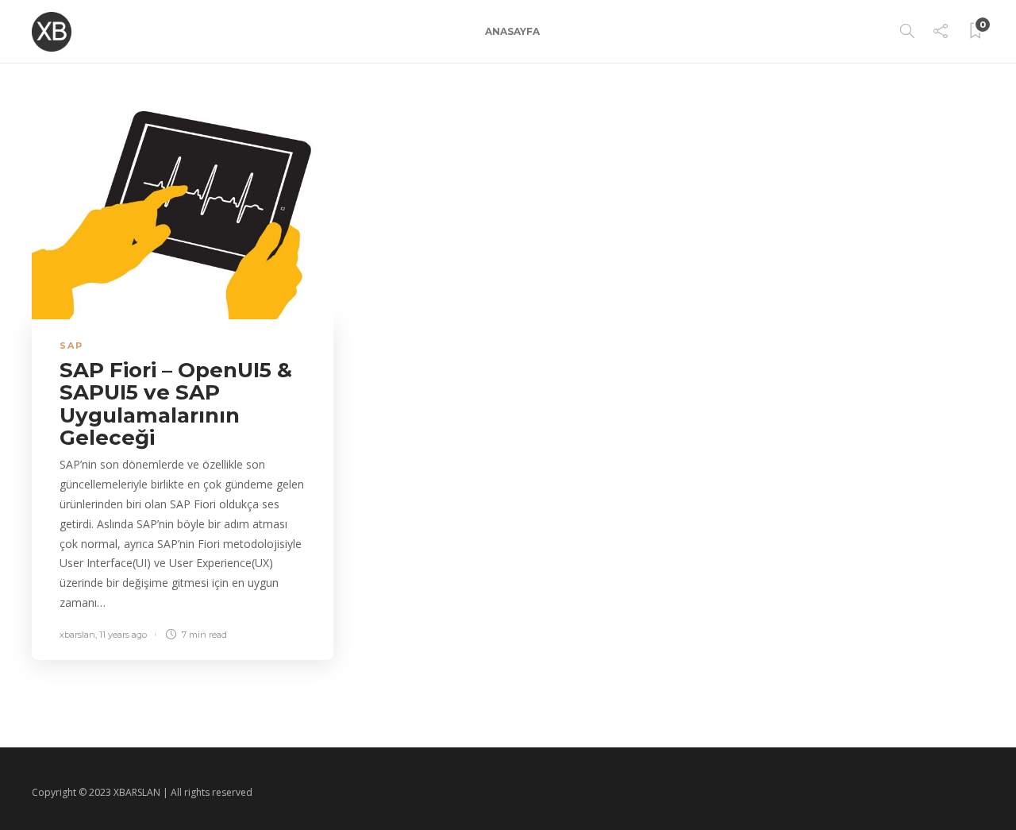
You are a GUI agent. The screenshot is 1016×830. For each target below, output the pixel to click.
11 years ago (123, 634)
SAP (71, 345)
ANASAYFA (512, 31)
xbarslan (77, 634)
